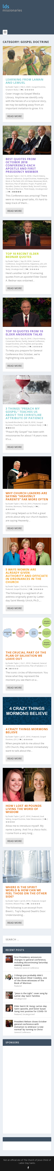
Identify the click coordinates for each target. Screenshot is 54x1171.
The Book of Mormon (14, 189)
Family (24, 341)
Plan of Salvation (21, 184)
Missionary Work (40, 181)
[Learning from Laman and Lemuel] (27, 60)
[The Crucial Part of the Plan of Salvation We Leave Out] (27, 633)
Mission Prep (19, 903)
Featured (37, 504)
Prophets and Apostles (29, 266)
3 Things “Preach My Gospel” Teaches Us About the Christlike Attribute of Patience (24, 413)
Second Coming (40, 186)
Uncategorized (41, 189)
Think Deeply (29, 189)
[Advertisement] (28, 22)
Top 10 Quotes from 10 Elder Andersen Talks (24, 332)
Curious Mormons (40, 586)
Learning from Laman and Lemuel (24, 81)
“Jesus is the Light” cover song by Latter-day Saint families (31, 994)
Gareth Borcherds (15, 422)
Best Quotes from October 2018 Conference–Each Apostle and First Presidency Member (22, 165)
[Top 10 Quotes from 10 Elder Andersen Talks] (27, 312)
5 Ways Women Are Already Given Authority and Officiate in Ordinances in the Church (27, 575)
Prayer (31, 184)
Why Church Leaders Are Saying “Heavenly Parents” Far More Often (27, 496)
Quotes (17, 186)
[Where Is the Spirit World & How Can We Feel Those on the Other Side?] (27, 866)
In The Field (15, 181)
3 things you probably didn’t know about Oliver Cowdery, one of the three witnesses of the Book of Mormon (30, 979)
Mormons (10, 184)
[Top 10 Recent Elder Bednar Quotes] (27, 234)
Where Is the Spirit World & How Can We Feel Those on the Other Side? (26, 891)
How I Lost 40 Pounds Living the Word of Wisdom (24, 809)
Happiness (34, 264)
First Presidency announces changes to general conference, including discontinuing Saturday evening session (31, 961)
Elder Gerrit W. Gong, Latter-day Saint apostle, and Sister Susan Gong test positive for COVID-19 (30, 1009)
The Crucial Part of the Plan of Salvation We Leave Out (26, 655)
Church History (39, 176)
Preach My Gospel (21, 425)
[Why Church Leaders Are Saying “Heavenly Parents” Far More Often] (27, 472)
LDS (22, 181)
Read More (14, 116)
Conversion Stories (13, 341)
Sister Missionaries (33, 819)
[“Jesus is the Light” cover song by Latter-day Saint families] (9, 995)
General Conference (14, 178)
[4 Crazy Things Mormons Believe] (27, 711)
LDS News (29, 181)
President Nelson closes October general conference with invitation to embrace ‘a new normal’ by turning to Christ (30, 1025)
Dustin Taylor (13, 87)
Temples (22, 346)
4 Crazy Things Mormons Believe (27, 730)
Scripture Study (12, 89)
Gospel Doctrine (38, 87)
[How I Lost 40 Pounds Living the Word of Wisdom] (27, 784)
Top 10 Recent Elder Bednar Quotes (22, 255)
